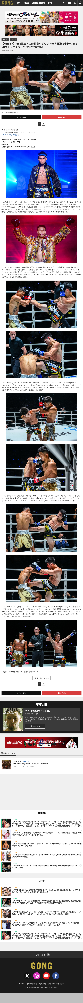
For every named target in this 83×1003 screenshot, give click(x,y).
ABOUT (22, 984)
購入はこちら (35, 726)
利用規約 (42, 984)
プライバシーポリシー (56, 984)
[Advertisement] (41, 792)
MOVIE (50, 3)
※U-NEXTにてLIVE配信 (10, 135)
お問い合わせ (32, 984)
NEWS (18, 3)
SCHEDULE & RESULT (38, 3)
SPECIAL (26, 3)
